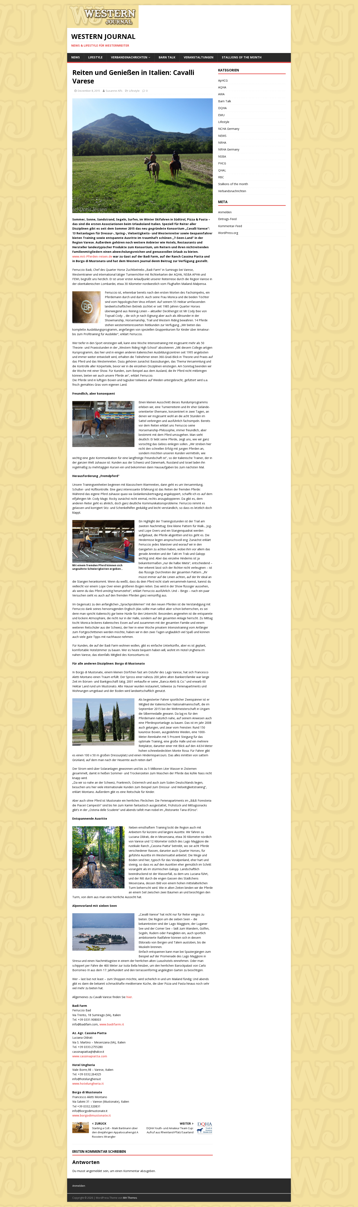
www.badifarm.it (111, 1024)
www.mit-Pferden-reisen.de (92, 256)
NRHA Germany (228, 149)
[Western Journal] (103, 26)
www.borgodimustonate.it (91, 1115)
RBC (221, 177)
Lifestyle (95, 57)
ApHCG (223, 80)
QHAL (222, 170)
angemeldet (94, 1171)
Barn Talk (167, 57)
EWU (221, 115)
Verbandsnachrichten (129, 57)
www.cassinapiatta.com (89, 1056)
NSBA (222, 156)
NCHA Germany (228, 129)
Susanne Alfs (114, 91)
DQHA (222, 108)
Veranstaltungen (198, 57)
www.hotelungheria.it (88, 1083)
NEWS (75, 57)
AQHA (222, 87)
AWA (221, 94)
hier (129, 997)
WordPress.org (228, 233)
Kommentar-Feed (230, 226)
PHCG (222, 163)
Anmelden (225, 212)
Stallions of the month (241, 57)
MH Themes (130, 1198)
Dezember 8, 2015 (89, 91)
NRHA (222, 143)
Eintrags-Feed (227, 219)
